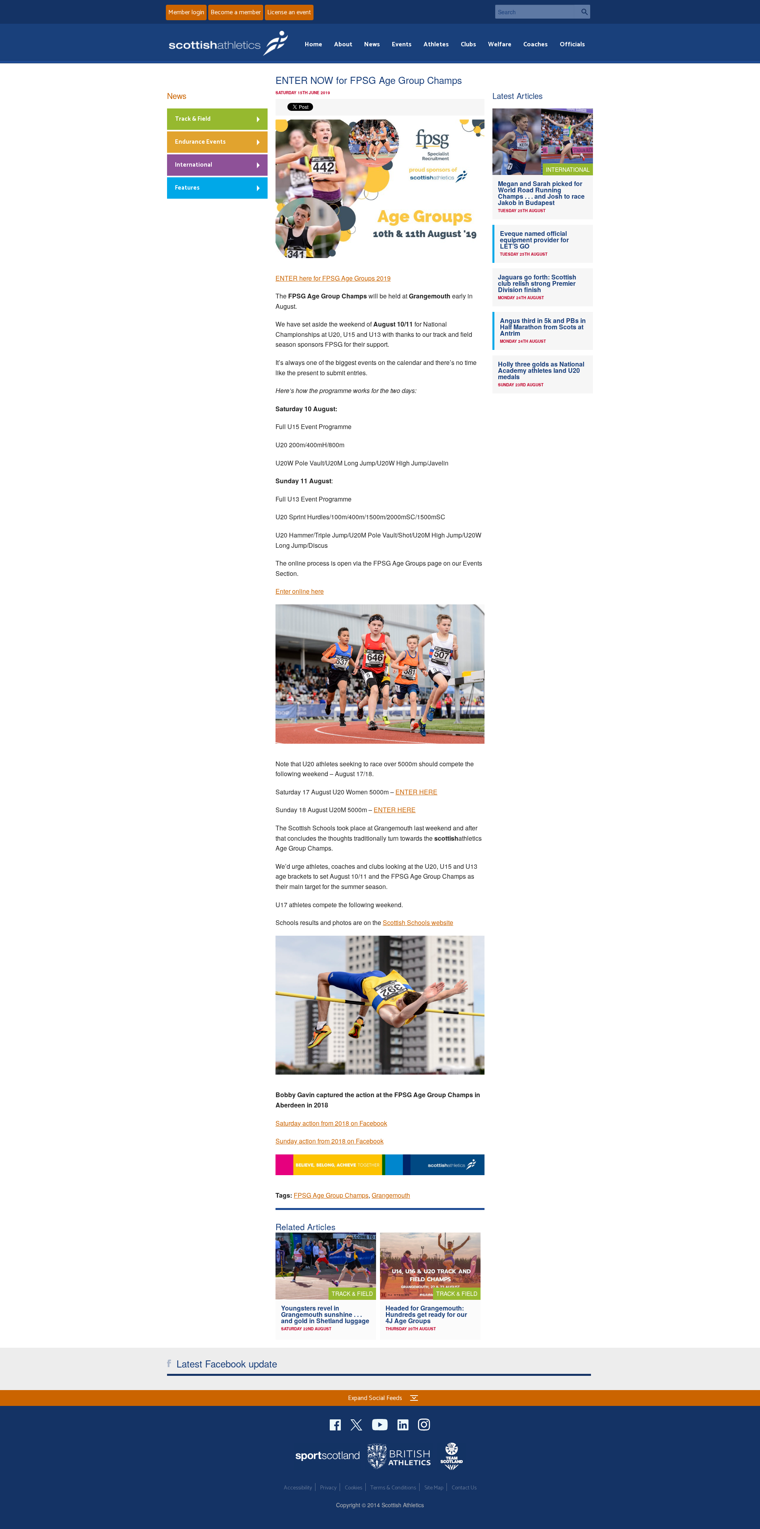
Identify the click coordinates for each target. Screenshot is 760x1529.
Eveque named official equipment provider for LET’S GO (534, 240)
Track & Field (193, 119)
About (343, 44)
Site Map (433, 1488)
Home (313, 44)
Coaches (535, 44)
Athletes (436, 44)
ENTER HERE (416, 791)
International (193, 165)
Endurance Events (200, 142)
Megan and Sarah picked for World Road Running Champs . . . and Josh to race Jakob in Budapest (541, 193)
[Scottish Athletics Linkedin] (403, 1423)
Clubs (468, 44)
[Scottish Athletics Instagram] (424, 1423)
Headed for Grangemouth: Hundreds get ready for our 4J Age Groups (426, 1314)
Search (582, 12)
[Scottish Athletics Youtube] (381, 1423)
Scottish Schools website (418, 922)
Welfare (499, 44)
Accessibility (298, 1488)
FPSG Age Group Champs (331, 1195)
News (372, 44)
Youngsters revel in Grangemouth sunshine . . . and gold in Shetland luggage (325, 1314)
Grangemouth (391, 1195)
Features (187, 188)
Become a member (236, 12)
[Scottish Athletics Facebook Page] (336, 1423)
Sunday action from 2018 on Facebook (330, 1140)
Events (402, 44)
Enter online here (300, 591)
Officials (572, 44)
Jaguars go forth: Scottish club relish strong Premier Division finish (537, 283)
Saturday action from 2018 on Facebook (331, 1123)
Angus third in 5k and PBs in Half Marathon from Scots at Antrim (543, 327)
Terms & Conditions (393, 1488)
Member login (186, 12)
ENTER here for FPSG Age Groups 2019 (333, 278)
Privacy (328, 1488)
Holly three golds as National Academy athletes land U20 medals (541, 370)
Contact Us (464, 1488)
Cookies (353, 1488)
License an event (289, 12)
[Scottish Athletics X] (357, 1423)
